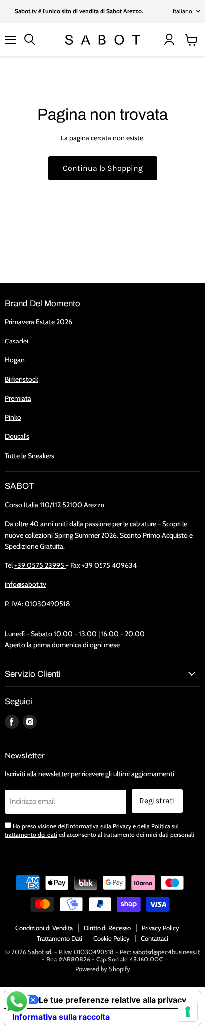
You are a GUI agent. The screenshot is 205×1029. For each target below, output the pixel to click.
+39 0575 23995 (40, 565)
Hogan (15, 359)
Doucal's (17, 436)
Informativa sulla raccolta (61, 1017)
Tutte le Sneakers (29, 455)
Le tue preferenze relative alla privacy (112, 1000)
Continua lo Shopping (103, 168)
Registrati (157, 800)
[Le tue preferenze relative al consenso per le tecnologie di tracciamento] (187, 1011)
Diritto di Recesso (107, 928)
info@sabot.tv (25, 584)
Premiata (18, 398)
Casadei (16, 341)
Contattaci (154, 938)
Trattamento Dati (59, 938)
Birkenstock (21, 379)
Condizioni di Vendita (44, 928)
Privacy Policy (160, 928)
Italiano (182, 11)
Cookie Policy (111, 938)
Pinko (13, 417)
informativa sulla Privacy (99, 826)
